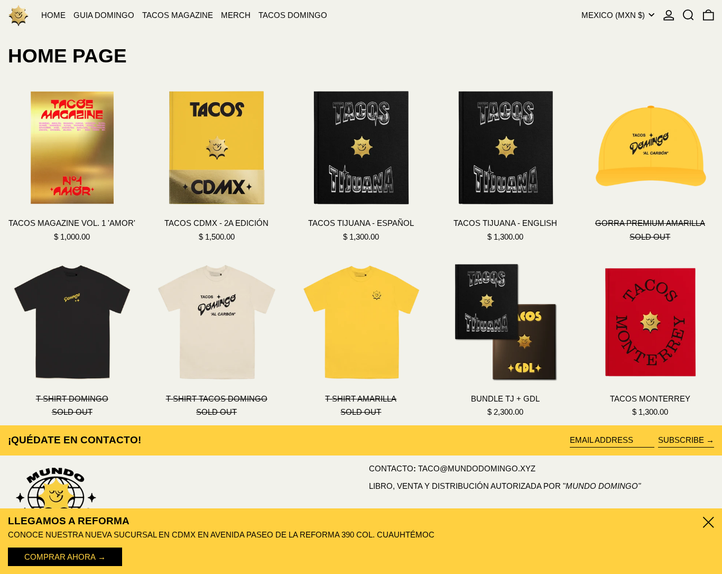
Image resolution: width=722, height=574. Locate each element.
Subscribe (681, 439)
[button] (688, 15)
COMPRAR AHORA (60, 556)
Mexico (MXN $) (614, 15)
